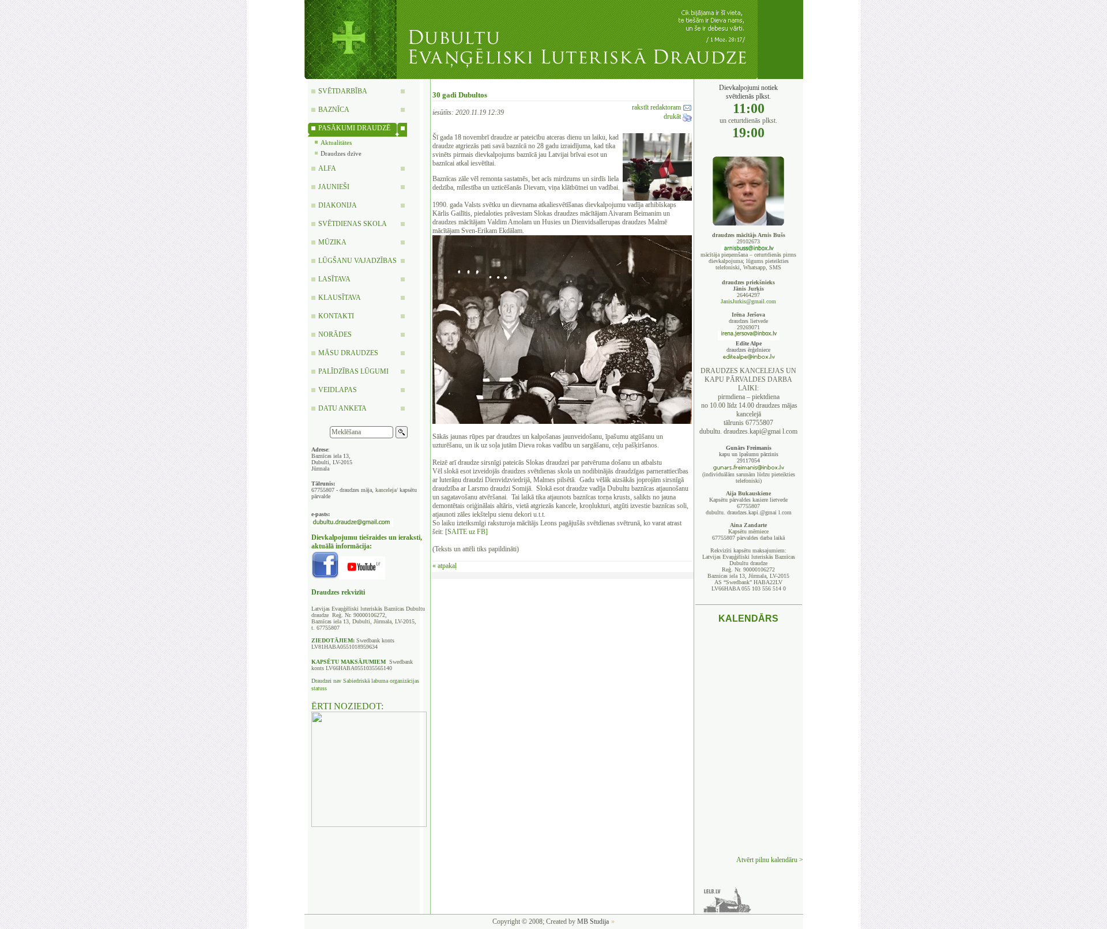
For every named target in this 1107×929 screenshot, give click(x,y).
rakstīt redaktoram (657, 107)
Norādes (335, 334)
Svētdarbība (342, 91)
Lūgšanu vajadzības (357, 261)
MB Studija (593, 921)
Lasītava (334, 279)
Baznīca (333, 110)
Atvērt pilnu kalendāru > (769, 860)
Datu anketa (342, 408)
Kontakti (336, 316)
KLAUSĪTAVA (339, 298)
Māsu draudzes (348, 353)
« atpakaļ (444, 566)
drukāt (673, 116)
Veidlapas (337, 390)
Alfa (327, 168)
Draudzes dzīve (341, 153)
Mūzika (332, 242)
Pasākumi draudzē (354, 128)
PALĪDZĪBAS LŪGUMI (353, 371)
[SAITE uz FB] (466, 532)
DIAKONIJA (337, 205)
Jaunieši (333, 187)
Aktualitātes (336, 142)
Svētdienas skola (352, 224)
